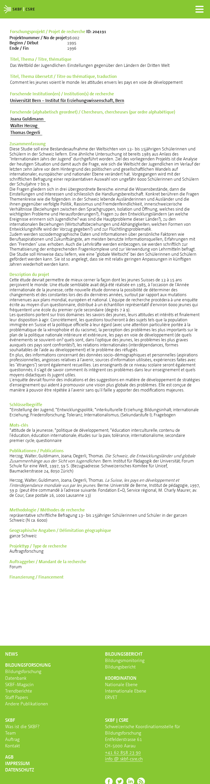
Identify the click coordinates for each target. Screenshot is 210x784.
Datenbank (15, 678)
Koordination (120, 678)
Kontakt (12, 745)
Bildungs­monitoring (124, 660)
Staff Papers (16, 697)
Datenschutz (19, 769)
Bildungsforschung (23, 671)
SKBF (10, 720)
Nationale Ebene (121, 684)
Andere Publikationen (26, 703)
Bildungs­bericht (123, 654)
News (11, 654)
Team (10, 733)
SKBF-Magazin (19, 684)
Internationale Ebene (125, 691)
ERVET (111, 697)
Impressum (17, 763)
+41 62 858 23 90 (123, 752)
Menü (199, 9)
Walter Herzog (24, 125)
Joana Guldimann (28, 118)
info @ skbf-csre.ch (124, 758)
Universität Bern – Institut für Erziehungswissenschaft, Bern (67, 100)
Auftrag (12, 739)
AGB (9, 757)
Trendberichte (18, 691)
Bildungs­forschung (28, 665)
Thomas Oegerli (26, 132)
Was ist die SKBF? (22, 726)
